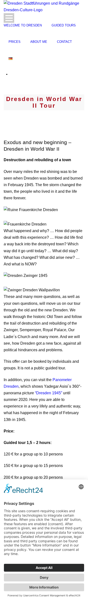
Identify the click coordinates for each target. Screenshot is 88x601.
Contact (64, 42)
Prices (15, 42)
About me (38, 42)
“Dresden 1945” (48, 393)
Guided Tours (64, 25)
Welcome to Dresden (23, 25)
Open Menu (9, 18)
